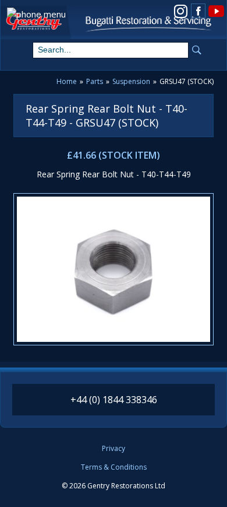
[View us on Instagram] (180, 10)
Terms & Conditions (114, 467)
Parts (94, 81)
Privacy (113, 448)
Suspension (131, 81)
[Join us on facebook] (198, 11)
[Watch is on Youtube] (215, 10)
